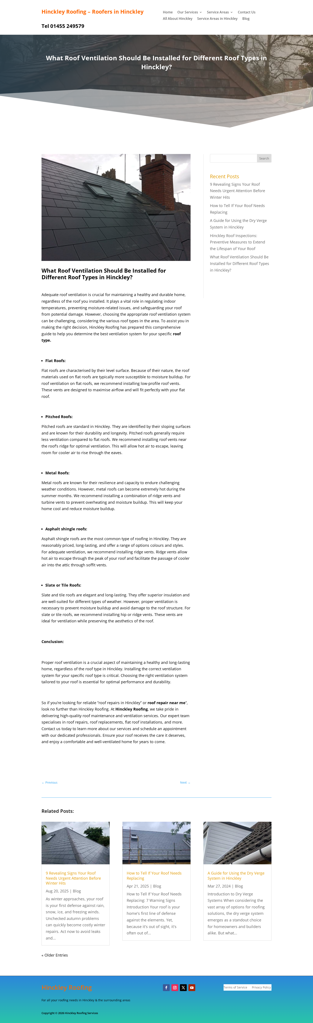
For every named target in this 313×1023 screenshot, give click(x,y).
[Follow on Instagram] (174, 987)
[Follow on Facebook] (166, 987)
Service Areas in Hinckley (217, 19)
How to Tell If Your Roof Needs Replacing (154, 875)
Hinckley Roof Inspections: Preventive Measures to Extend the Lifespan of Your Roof (237, 242)
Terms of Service (235, 987)
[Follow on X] (183, 987)
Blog (246, 19)
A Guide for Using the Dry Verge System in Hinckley (236, 875)
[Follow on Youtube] (191, 987)
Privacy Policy (261, 987)
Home (168, 12)
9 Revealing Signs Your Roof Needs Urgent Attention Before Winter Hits (237, 191)
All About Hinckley (177, 19)
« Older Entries (55, 955)
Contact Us (247, 12)
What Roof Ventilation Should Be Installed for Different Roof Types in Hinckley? (239, 263)
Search (264, 158)
